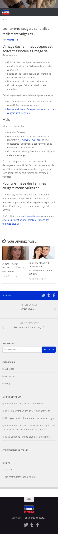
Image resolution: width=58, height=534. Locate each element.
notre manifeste (30, 216)
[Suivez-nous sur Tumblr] (48, 295)
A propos (9, 368)
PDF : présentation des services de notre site (27, 411)
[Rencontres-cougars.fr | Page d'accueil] (7, 12)
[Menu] (54, 12)
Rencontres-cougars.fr (35, 517)
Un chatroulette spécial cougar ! (21, 476)
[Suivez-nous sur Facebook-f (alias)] (54, 295)
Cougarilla (12, 40)
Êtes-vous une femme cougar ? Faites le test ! (28, 436)
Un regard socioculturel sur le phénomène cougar (29, 418)
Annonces (10, 376)
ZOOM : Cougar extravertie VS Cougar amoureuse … (13, 268)
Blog (5, 19)
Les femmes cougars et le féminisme (24, 403)
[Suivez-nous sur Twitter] (43, 295)
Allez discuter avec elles (30, 140)
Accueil (8, 469)
